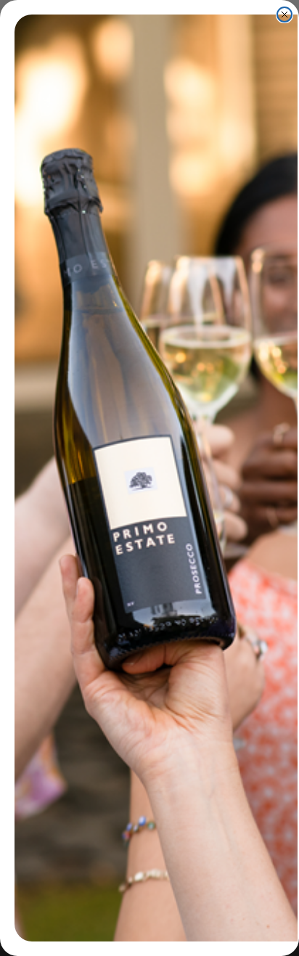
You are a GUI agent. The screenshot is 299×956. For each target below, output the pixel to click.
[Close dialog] (284, 14)
